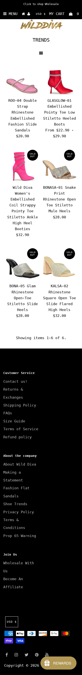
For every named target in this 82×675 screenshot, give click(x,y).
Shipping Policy (19, 405)
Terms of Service (20, 429)
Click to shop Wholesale (41, 4)
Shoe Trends (15, 504)
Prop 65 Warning (19, 536)
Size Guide (14, 421)
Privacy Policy (18, 512)
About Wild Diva (19, 464)
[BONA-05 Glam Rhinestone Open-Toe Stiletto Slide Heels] (22, 263)
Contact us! (15, 381)
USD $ (41, 13)
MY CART (64, 14)
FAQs (7, 413)
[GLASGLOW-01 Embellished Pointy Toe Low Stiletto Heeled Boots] (59, 78)
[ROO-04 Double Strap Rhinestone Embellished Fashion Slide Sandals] (22, 78)
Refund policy (17, 437)
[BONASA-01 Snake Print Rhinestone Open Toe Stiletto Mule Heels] (59, 165)
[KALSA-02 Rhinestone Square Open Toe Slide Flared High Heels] (59, 263)
